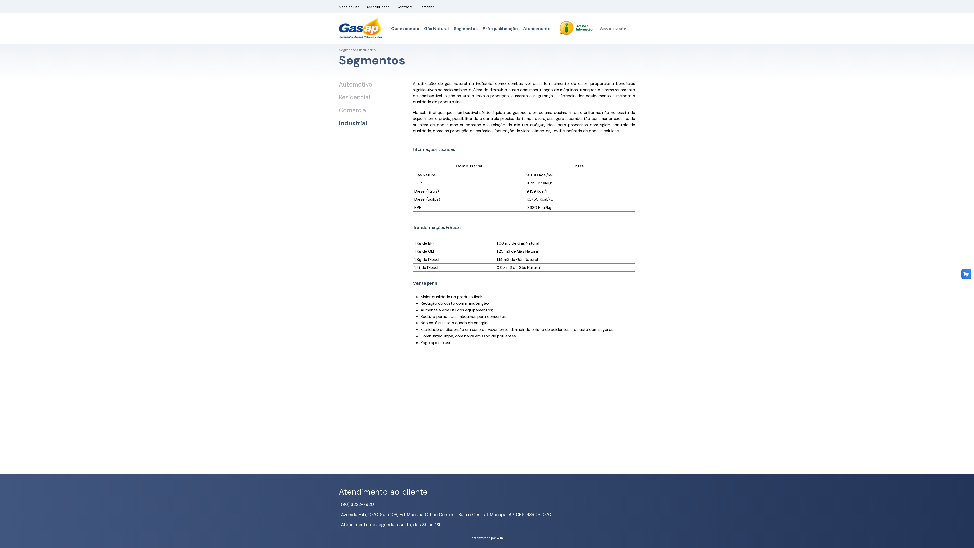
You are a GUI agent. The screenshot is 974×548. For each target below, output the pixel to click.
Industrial (353, 123)
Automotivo (355, 84)
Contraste (405, 7)
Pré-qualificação (500, 28)
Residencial (354, 97)
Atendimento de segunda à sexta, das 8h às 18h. (391, 525)
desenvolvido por (487, 538)
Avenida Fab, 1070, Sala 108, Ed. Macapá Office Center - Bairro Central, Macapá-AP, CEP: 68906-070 (446, 514)
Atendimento (537, 28)
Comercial (353, 110)
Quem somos (405, 28)
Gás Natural (436, 28)
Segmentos (466, 28)
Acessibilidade (378, 7)
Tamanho (427, 7)
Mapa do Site (349, 7)
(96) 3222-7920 (357, 504)
